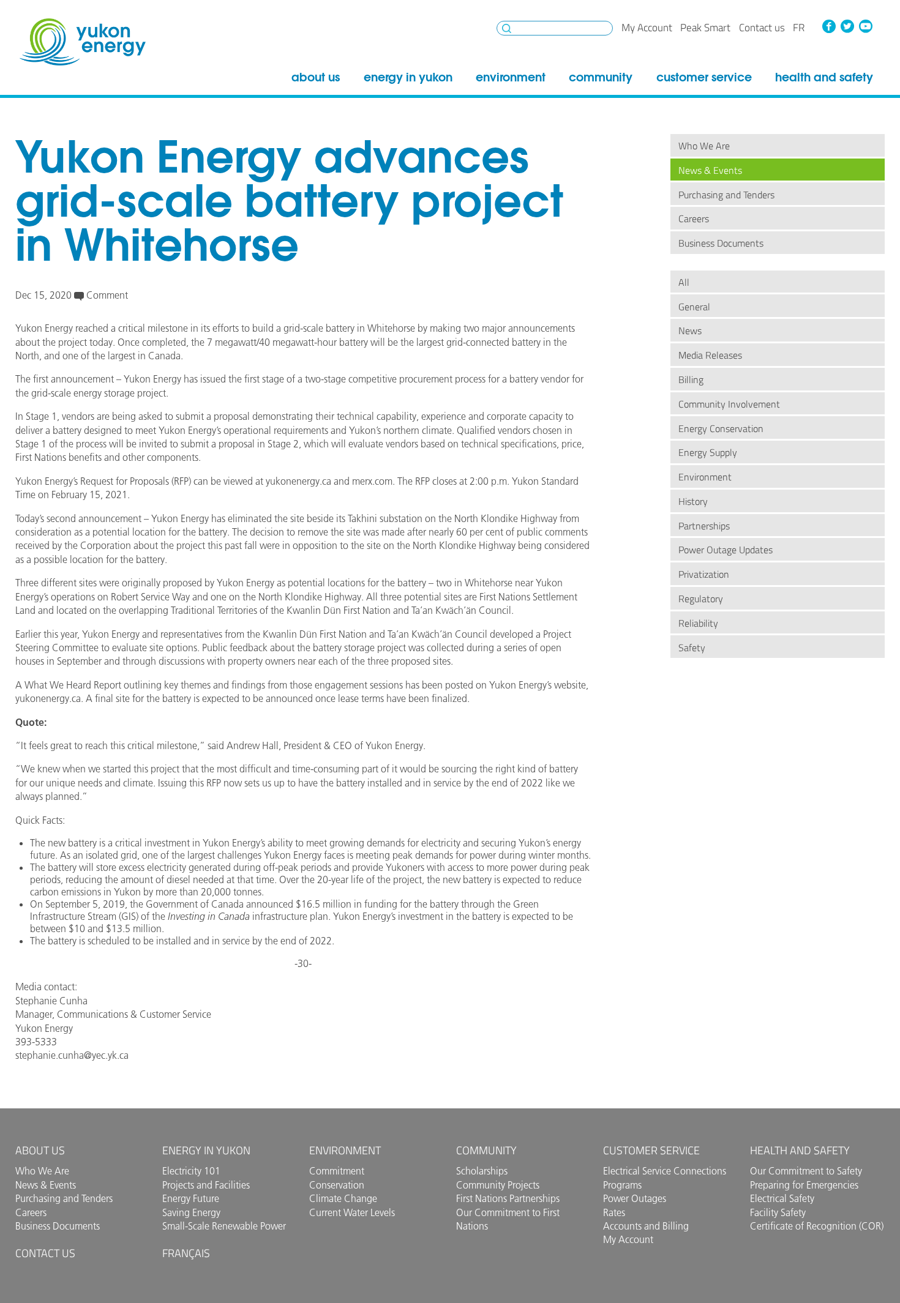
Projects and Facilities (206, 1185)
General (694, 306)
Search (506, 28)
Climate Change (343, 1198)
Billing (690, 379)
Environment (511, 77)
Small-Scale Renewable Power (224, 1226)
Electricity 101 (191, 1171)
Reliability (698, 623)
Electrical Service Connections (664, 1171)
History (693, 501)
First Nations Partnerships (508, 1198)
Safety (691, 647)
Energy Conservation (720, 428)
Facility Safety (778, 1212)
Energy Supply (707, 452)
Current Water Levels (352, 1212)
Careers (693, 218)
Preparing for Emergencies (804, 1185)
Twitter (847, 26)
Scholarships (482, 1171)
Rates (614, 1212)
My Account (646, 27)
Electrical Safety (782, 1198)
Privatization (703, 574)
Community (600, 77)
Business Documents (720, 243)
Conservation (336, 1185)
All (683, 282)
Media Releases (710, 355)
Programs (622, 1185)
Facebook (829, 26)
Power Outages (634, 1198)
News (690, 330)
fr (798, 27)
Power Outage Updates (725, 549)
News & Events (710, 170)
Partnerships (704, 525)
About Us (315, 77)
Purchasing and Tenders (726, 194)
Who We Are (704, 145)
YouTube (865, 26)
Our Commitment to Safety (806, 1171)
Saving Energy (191, 1212)
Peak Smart (705, 27)
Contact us (762, 27)
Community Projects (497, 1185)
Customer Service (704, 77)
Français (186, 1253)
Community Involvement (729, 404)
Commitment (336, 1171)
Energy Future (190, 1198)
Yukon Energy (82, 41)
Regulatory (700, 598)
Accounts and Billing (646, 1226)
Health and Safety (824, 77)
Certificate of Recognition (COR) (816, 1226)
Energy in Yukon (408, 77)
